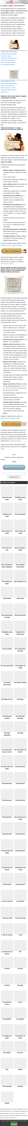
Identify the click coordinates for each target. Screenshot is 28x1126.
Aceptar (15, 1124)
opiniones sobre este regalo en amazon (11, 245)
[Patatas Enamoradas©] (11, 251)
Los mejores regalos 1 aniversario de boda (13, 5)
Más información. (14, 1122)
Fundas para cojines (15, 441)
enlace (2, 448)
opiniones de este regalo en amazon (10, 418)
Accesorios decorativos (7, 263)
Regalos (23, 1)
